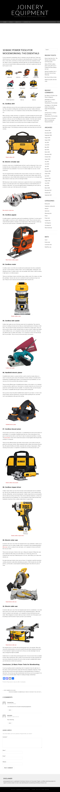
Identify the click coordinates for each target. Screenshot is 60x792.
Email (4, 756)
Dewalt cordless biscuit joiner (12, 482)
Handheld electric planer (11, 424)
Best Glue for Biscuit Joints (50, 77)
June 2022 (47, 164)
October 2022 (47, 156)
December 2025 (48, 132)
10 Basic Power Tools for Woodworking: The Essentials (51, 101)
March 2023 (47, 152)
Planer (46, 215)
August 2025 (47, 137)
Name (4, 750)
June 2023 (47, 144)
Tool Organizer (48, 222)
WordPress (26, 789)
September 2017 (48, 195)
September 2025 (48, 135)
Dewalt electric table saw (11, 644)
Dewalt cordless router (16, 316)
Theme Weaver (45, 789)
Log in (46, 239)
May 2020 (47, 168)
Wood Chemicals (48, 227)
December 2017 (48, 190)
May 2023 (47, 147)
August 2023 (47, 140)
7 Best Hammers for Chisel (9, 690)
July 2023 (47, 142)
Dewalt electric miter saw (11, 601)
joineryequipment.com (8, 781)
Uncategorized (48, 225)
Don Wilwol (47, 95)
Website (4, 761)
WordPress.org (48, 247)
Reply (10, 710)
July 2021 (47, 166)
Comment (5, 737)
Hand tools (47, 211)
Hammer (46, 208)
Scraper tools (47, 220)
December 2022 (48, 154)
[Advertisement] (30, 34)
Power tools (9, 681)
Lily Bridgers (47, 105)
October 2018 (47, 178)
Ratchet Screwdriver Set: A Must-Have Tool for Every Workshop (50, 73)
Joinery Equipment (30, 9)
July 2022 (47, 161)
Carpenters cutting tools (50, 206)
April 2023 (47, 149)
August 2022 (47, 159)
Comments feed (48, 244)
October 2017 (47, 192)
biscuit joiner (7, 437)
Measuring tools (48, 213)
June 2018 (47, 183)
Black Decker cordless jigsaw (12, 259)
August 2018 (47, 180)
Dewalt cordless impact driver (17, 535)
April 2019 (47, 175)
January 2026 (47, 130)
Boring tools (47, 203)
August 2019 (47, 173)
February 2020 (48, 171)
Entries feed (47, 242)
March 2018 (47, 187)
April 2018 (47, 185)
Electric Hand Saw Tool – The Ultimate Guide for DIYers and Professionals (51, 60)
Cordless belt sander (10, 368)
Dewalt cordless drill (10, 157)
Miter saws (5, 547)
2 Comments (23, 681)
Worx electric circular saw (8, 210)
